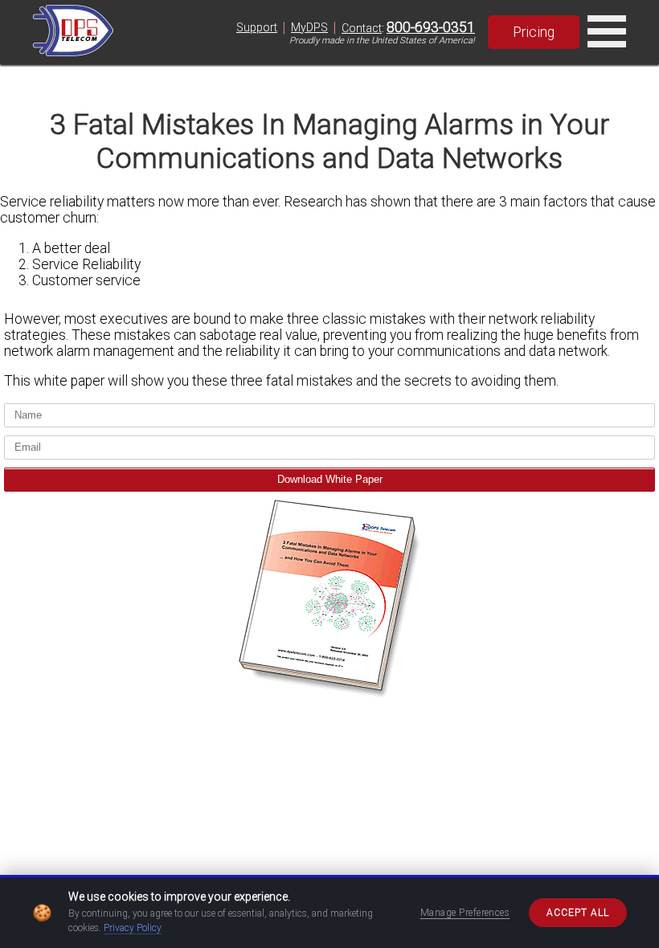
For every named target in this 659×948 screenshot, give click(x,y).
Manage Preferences (465, 912)
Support (256, 27)
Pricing (534, 32)
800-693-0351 (431, 27)
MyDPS (309, 27)
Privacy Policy (133, 928)
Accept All (577, 912)
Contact (362, 28)
